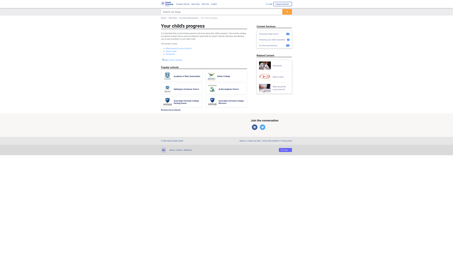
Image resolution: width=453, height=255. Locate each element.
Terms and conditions (270, 141)
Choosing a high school (268, 34)
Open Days (195, 4)
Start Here (205, 4)
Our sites (284, 150)
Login (270, 4)
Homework (170, 54)
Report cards (171, 51)
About (172, 150)
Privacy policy (286, 141)
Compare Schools (182, 4)
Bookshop (188, 150)
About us (243, 141)
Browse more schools (170, 110)
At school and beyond (189, 18)
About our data (254, 141)
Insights (214, 4)
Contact (179, 150)
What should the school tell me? (179, 48)
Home (163, 18)
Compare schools (282, 4)
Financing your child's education (272, 39)
